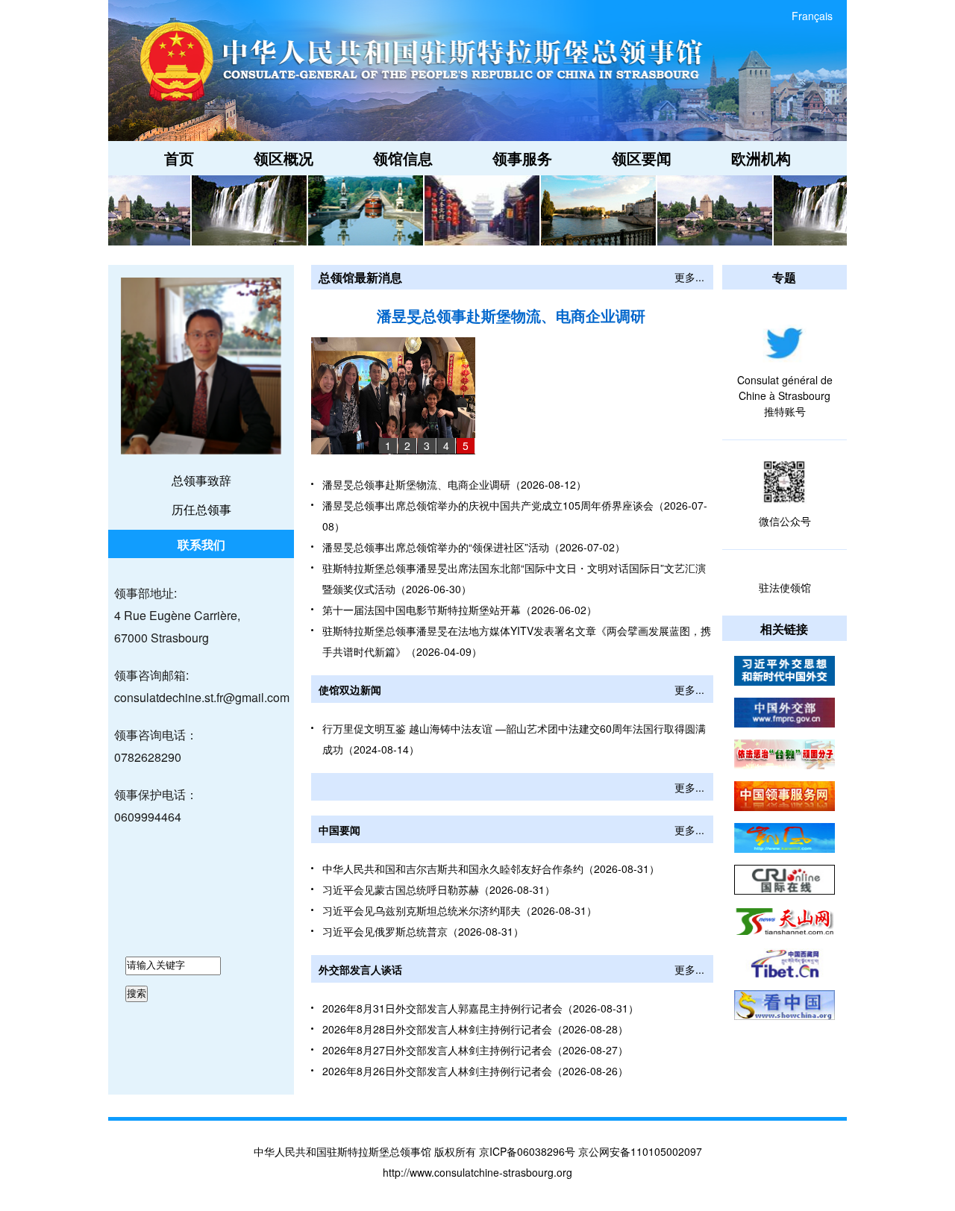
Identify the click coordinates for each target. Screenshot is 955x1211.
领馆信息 (403, 158)
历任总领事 (201, 509)
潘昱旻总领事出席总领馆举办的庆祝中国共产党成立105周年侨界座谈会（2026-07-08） (514, 515)
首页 (179, 158)
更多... (689, 276)
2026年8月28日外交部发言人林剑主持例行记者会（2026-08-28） (475, 1028)
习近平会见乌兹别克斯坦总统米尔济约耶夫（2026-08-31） (459, 910)
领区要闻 (641, 158)
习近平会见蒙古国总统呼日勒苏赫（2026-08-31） (438, 889)
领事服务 (522, 158)
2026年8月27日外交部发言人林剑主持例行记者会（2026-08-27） (475, 1049)
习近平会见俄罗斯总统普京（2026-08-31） (423, 931)
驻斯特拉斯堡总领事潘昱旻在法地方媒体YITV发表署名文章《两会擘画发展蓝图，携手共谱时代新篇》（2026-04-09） (516, 641)
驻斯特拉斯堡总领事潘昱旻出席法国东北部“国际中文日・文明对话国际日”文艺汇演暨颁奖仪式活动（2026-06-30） (514, 578)
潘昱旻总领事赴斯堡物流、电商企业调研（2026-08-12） (454, 484)
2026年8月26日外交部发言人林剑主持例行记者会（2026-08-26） (475, 1070)
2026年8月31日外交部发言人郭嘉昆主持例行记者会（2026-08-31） (480, 1008)
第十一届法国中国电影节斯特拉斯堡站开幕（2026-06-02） (459, 609)
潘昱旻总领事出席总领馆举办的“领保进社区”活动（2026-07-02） (473, 546)
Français (812, 15)
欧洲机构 (761, 158)
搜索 (136, 993)
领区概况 (283, 158)
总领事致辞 (201, 480)
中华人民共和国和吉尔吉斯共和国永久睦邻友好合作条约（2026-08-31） (491, 868)
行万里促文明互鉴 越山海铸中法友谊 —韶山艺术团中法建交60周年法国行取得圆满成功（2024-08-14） (514, 739)
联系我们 (201, 544)
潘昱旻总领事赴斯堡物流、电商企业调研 (511, 315)
